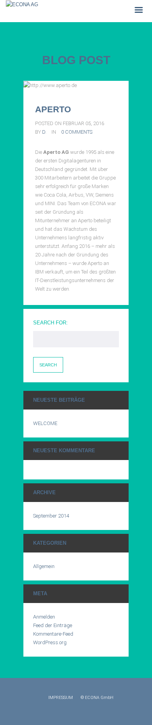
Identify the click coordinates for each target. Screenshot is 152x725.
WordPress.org (50, 642)
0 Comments (76, 132)
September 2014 (51, 516)
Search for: (50, 323)
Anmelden (44, 617)
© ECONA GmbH (97, 697)
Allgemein (44, 566)
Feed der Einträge (52, 625)
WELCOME (45, 423)
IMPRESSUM (60, 697)
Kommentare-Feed (53, 634)
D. (44, 132)
